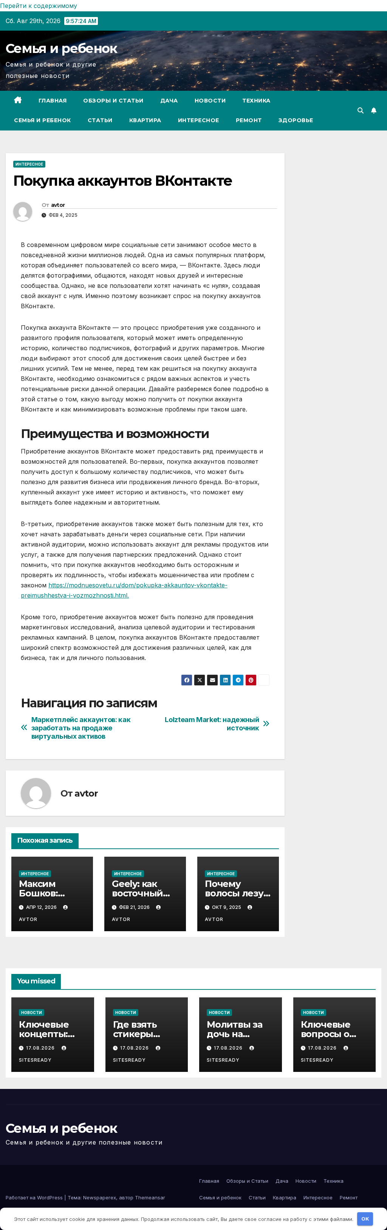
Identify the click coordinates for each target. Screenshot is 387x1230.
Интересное (198, 120)
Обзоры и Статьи (113, 100)
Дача (169, 100)
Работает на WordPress (35, 1197)
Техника (256, 100)
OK (365, 1219)
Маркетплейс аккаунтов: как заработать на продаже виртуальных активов (81, 728)
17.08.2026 (41, 1048)
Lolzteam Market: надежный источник (212, 724)
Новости (210, 100)
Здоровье (296, 120)
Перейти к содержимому (38, 5)
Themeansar (150, 1197)
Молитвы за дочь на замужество (235, 1034)
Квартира (145, 120)
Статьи (100, 120)
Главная (53, 100)
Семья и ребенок (61, 48)
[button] (361, 110)
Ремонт (249, 120)
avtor (58, 205)
